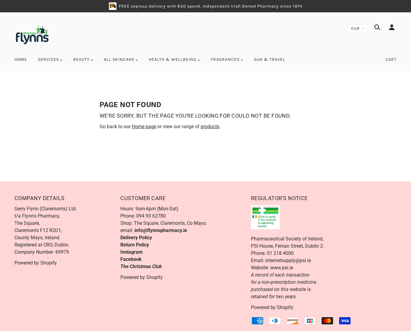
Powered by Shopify (35, 263)
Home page (144, 126)
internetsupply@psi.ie (288, 260)
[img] (377, 28)
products (210, 126)
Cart (391, 59)
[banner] (32, 34)
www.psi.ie (281, 268)
